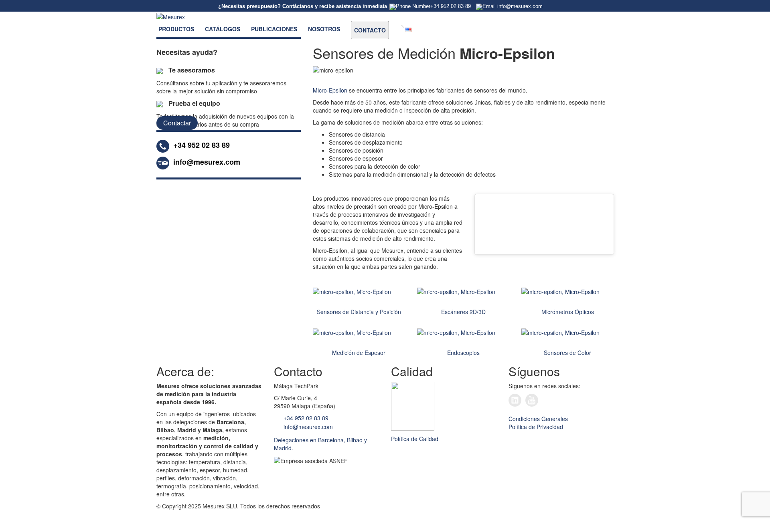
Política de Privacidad (536, 427)
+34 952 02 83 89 (305, 418)
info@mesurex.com (307, 427)
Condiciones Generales (538, 419)
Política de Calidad (414, 439)
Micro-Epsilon (330, 90)
